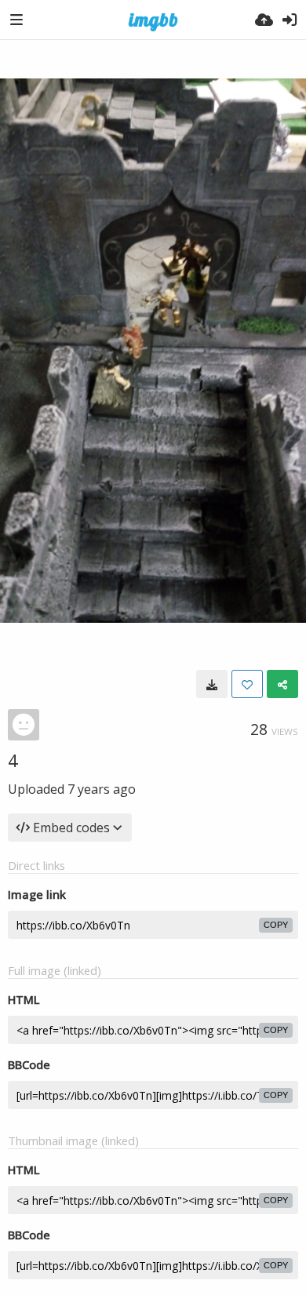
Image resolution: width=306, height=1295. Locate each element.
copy (276, 924)
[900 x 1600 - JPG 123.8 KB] (212, 684)
